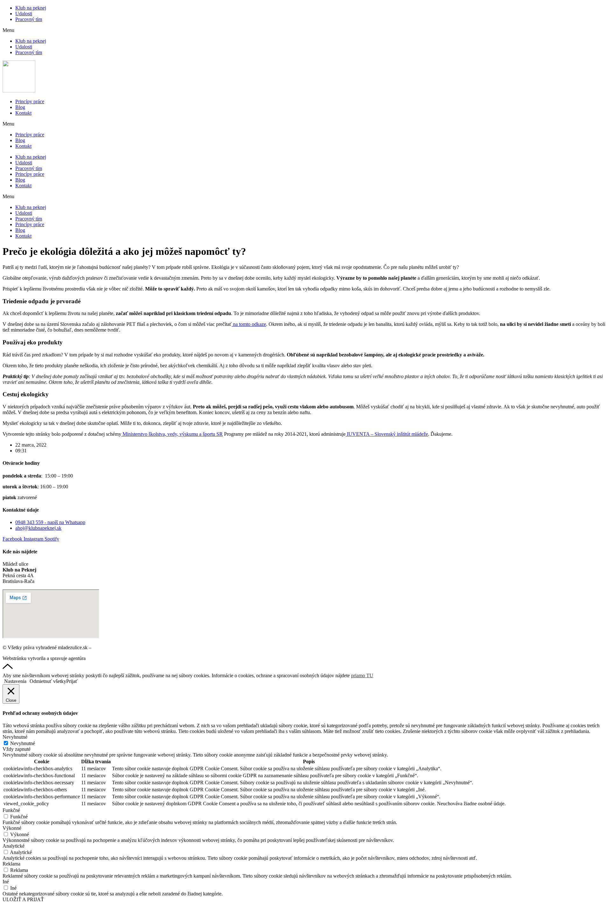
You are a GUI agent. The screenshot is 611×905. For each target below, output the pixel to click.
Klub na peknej (30, 8)
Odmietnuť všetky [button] (48, 681)
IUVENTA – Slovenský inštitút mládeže (387, 434)
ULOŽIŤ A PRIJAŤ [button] (23, 899)
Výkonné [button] (12, 828)
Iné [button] (6, 881)
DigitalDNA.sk (102, 658)
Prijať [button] (72, 681)
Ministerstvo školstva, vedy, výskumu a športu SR (172, 434)
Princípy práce (29, 101)
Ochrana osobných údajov (119, 647)
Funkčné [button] (11, 810)
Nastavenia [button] (15, 681)
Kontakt (23, 113)
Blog (20, 107)
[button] (305, 30)
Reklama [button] (11, 863)
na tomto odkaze (249, 324)
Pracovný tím (28, 19)
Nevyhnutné (22, 743)
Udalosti (23, 13)
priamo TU (362, 675)
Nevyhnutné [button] (15, 737)
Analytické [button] (14, 846)
